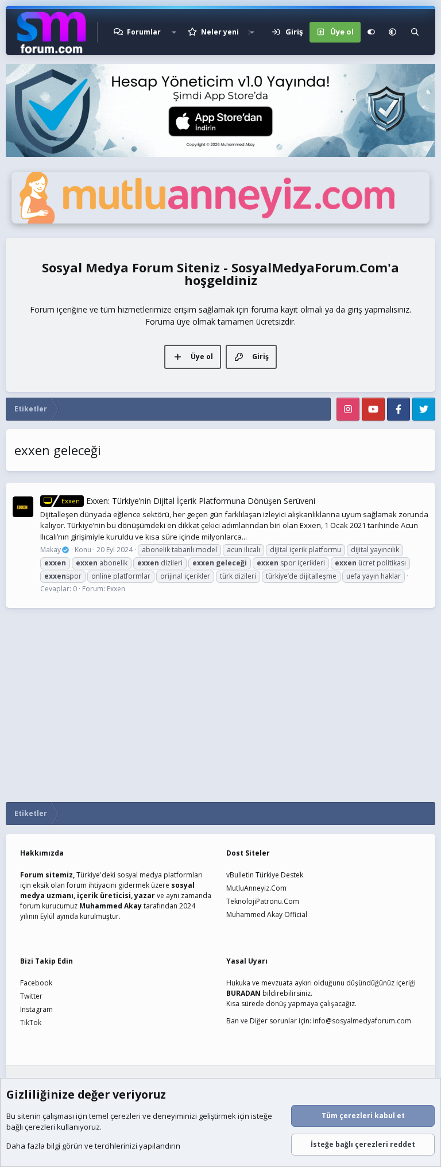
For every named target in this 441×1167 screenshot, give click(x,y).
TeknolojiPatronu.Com (262, 901)
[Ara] (415, 32)
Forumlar (144, 32)
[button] (174, 32)
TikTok (30, 1022)
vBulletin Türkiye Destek (264, 875)
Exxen (116, 589)
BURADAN (243, 993)
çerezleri (125, 1116)
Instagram (36, 1009)
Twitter (31, 996)
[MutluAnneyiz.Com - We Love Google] (220, 220)
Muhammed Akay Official (266, 914)
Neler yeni (220, 32)
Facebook (36, 983)
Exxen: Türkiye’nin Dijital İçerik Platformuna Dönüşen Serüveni (188, 500)
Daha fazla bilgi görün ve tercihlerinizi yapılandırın (93, 1146)
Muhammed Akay (110, 906)
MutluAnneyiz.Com (256, 888)
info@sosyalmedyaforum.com (362, 1021)
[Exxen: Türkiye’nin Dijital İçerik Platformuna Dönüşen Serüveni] (23, 506)
